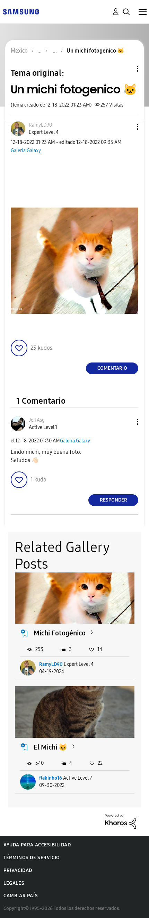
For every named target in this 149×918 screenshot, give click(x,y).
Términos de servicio (31, 858)
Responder (113, 500)
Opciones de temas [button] (125, 68)
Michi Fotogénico (60, 633)
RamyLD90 (51, 664)
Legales (13, 883)
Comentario (112, 368)
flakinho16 (50, 778)
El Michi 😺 (50, 747)
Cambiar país (20, 896)
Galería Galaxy (26, 151)
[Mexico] (21, 11)
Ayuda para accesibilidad (37, 845)
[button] (126, 126)
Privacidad (17, 870)
